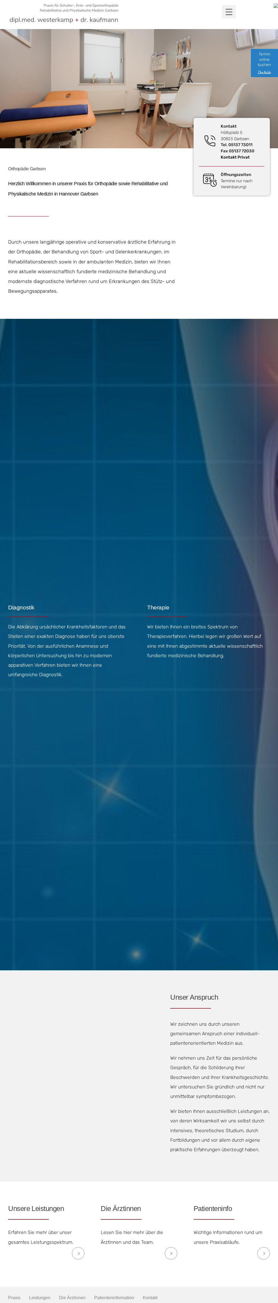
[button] (229, 11)
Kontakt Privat (235, 157)
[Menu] (223, 15)
